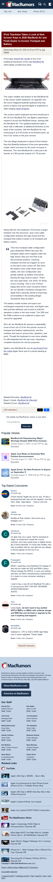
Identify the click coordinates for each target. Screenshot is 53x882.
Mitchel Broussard (8, 725)
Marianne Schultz (33, 735)
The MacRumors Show (20, 818)
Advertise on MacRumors (16, 693)
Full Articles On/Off (22, 876)
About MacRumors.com (15, 685)
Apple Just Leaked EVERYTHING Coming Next (30, 810)
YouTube (10, 768)
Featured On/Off (8, 876)
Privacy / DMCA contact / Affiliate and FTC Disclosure (19, 867)
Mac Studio (22, 11)
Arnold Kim (5, 706)
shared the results (22, 59)
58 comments (10, 410)
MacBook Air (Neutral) (27, 400)
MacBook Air (26, 397)
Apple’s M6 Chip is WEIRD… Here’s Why (28, 776)
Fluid (32, 876)
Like (24, 506)
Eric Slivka (30, 706)
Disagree (30, 506)
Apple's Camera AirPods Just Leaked (26, 802)
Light (49, 876)
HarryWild (15, 626)
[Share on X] (40, 409)
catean (13, 512)
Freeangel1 (15, 560)
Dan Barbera (6, 745)
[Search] (45, 4)
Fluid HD (38, 876)
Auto (44, 876)
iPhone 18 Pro (39, 11)
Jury (13, 602)
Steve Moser (5, 754)
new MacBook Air (36, 62)
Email (3, 711)
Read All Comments (26, 646)
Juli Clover (5, 716)
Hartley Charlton (7, 735)
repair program (22, 109)
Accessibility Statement (9, 872)
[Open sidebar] (50, 5)
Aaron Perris (31, 754)
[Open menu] (3, 4)
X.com (9, 711)
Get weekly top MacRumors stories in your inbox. (26, 417)
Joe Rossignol (32, 716)
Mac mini (8, 11)
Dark (3, 878)
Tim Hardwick (32, 725)
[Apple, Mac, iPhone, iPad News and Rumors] (20, 7)
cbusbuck (15, 531)
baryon (14, 491)
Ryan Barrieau (32, 745)
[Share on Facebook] (46, 409)
